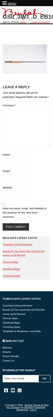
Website (7, 187)
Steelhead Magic (11, 269)
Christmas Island (11, 276)
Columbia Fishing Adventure (17, 244)
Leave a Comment (40, 22)
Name (7, 154)
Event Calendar (11, 356)
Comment (9, 105)
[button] (5, 3)
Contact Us (8, 360)
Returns (7, 352)
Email (7, 171)
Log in (33, 410)
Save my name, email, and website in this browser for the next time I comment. (25, 213)
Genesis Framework (34, 407)
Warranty (7, 347)
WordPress (22, 410)
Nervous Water (10, 262)
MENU (12, 3)
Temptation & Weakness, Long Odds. (22, 331)
